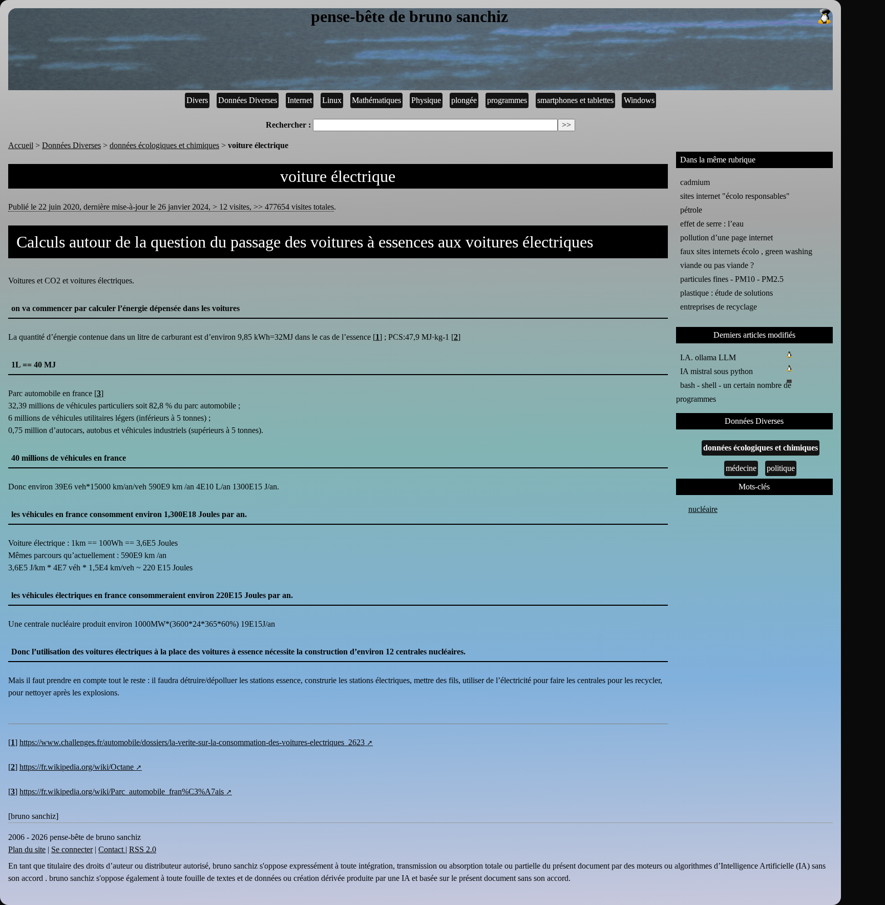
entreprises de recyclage (718, 306)
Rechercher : (288, 124)
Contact (111, 849)
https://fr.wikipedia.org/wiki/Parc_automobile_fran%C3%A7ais (121, 791)
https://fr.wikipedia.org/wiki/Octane (76, 767)
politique (781, 468)
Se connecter (72, 849)
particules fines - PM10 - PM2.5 (732, 279)
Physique (426, 100)
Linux (332, 100)
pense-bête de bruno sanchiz (409, 17)
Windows (639, 100)
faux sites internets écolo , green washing (746, 251)
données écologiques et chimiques (164, 145)
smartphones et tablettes (575, 100)
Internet (299, 100)
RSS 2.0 (142, 849)
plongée (464, 100)
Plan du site (27, 849)
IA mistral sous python (716, 371)
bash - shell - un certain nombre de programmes (733, 392)
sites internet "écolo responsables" (735, 196)
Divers (197, 100)
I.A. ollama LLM (708, 357)
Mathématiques (376, 100)
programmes (507, 100)
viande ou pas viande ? (717, 265)
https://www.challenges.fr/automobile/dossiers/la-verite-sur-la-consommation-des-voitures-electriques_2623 (192, 742)
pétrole (691, 209)
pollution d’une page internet (726, 237)
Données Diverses (247, 100)
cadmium (695, 182)
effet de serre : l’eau (712, 223)
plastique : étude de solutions (726, 293)
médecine (741, 468)
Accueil (20, 145)
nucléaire (703, 509)
